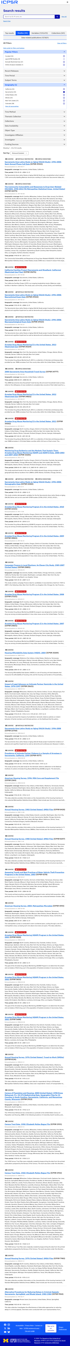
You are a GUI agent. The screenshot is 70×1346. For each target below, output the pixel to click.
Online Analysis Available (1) (14, 65)
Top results (9, 33)
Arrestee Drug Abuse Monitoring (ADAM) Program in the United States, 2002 (34, 978)
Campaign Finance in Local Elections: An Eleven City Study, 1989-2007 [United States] (34, 566)
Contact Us (38, 1325)
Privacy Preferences (63, 1328)
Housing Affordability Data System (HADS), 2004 (25, 653)
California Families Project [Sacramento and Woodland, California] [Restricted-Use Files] (33, 271)
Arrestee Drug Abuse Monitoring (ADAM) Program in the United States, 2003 (34, 936)
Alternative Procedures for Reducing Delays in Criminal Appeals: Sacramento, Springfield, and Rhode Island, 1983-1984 (32, 1293)
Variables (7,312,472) (40, 33)
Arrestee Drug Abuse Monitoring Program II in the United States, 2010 (34, 507)
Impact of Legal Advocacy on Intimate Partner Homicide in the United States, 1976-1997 (34, 685)
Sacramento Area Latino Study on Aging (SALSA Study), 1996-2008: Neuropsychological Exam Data (33, 321)
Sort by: (6, 153)
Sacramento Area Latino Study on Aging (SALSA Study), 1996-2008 (33, 728)
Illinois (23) (9, 98)
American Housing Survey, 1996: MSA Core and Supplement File (32, 778)
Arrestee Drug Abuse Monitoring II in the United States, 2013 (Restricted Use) (30, 345)
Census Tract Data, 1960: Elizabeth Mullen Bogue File (27, 1173)
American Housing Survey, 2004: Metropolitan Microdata (28, 906)
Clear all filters (62, 43)
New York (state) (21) (12, 101)
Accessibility (20, 1325)
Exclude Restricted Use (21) (14, 62)
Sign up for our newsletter (50, 1328)
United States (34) (11, 95)
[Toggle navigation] (67, 2)
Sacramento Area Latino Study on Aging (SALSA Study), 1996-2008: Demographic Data (33, 483)
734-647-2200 (29, 1331)
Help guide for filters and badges (13, 48)
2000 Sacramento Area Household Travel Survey (25, 371)
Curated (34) (9, 56)
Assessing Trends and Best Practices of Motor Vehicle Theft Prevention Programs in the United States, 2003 (34, 873)
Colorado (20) (9, 103)
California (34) (9, 89)
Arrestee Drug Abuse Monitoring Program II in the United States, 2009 (34, 536)
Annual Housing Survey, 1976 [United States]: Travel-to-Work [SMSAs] (34, 1057)
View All (64, 17)
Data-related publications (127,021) (35, 37)
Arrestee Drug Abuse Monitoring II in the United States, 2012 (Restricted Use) (30, 395)
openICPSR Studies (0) (12, 59)
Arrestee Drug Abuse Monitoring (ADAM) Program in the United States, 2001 (34, 1018)
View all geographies (12, 106)
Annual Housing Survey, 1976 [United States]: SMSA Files (29, 1258)
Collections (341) (58, 33)
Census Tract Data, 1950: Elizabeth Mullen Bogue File (27, 1124)
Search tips (6, 21)
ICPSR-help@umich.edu (31, 1328)
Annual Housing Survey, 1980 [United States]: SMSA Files (29, 839)
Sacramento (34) (10, 92)
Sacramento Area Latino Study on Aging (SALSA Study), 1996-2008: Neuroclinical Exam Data (33, 296)
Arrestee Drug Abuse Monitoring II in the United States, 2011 (30, 421)
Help (21, 1328)
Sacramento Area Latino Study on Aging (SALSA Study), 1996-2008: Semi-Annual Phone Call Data (33, 163)
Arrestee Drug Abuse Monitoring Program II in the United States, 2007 (34, 623)
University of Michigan (52, 1343)
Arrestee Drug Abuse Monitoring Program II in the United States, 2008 (34, 594)
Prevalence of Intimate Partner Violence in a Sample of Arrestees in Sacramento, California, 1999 (33, 754)
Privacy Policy (29, 1325)
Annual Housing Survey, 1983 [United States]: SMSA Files (29, 809)
